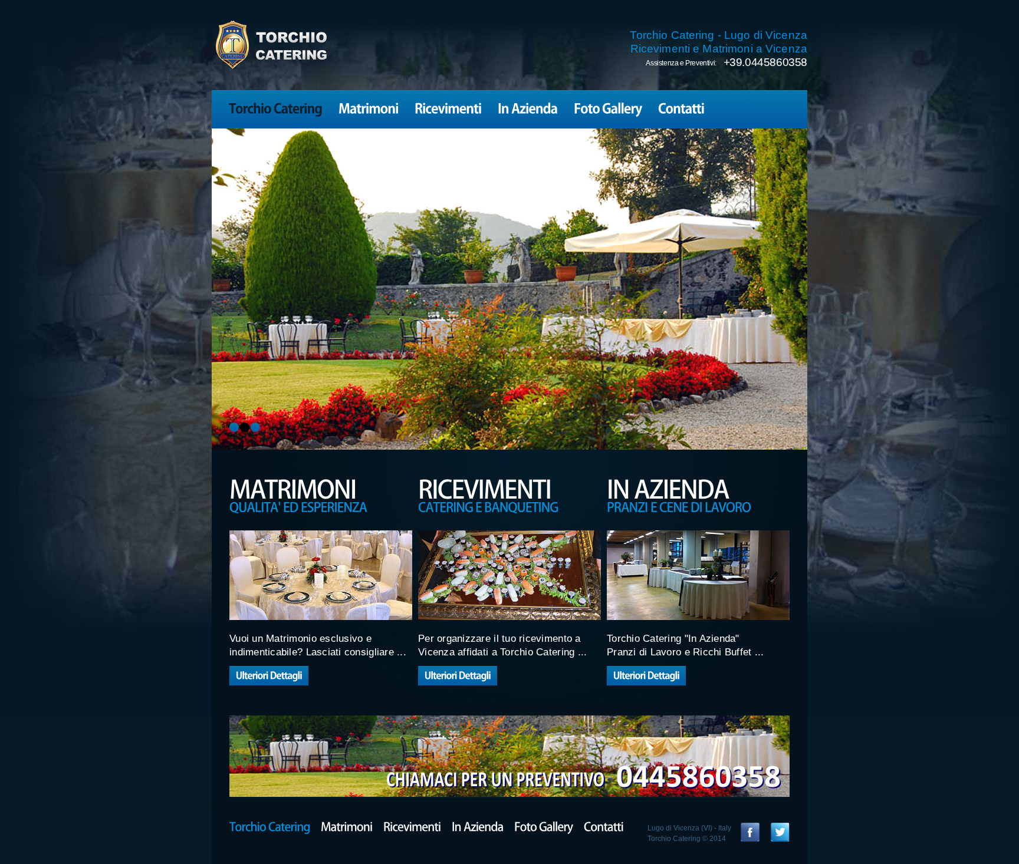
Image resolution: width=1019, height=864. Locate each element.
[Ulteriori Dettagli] (268, 675)
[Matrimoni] (368, 107)
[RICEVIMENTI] (509, 487)
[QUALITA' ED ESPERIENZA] (320, 506)
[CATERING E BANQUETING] (509, 506)
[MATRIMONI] (320, 487)
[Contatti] (681, 107)
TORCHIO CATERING (271, 44)
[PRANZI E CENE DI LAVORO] (698, 506)
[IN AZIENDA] (698, 487)
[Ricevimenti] (448, 107)
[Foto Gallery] (608, 107)
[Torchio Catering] (276, 107)
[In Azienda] (528, 107)
